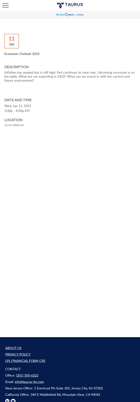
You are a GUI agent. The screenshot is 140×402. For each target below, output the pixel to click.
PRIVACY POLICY (18, 354)
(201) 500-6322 (27, 375)
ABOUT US (13, 348)
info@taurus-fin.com (29, 382)
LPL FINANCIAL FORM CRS (25, 361)
